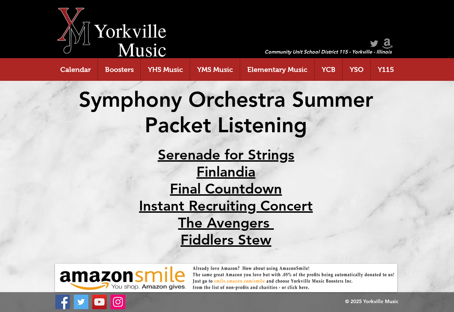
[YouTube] (99, 302)
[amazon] (387, 43)
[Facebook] (62, 302)
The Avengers (226, 222)
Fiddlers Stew (226, 239)
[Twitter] (81, 302)
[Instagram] (118, 302)
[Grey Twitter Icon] (374, 43)
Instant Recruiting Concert (226, 205)
